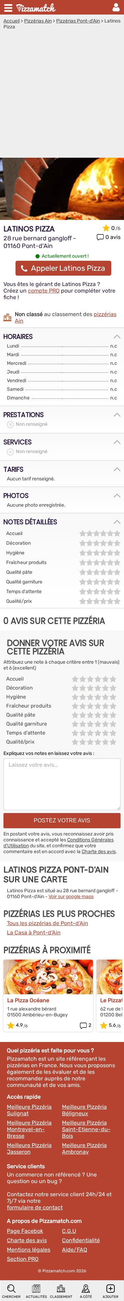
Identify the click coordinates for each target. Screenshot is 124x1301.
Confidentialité (81, 1240)
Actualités (36, 1297)
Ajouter (110, 1297)
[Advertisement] (62, 95)
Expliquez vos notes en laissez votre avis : (48, 753)
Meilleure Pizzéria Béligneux (84, 1110)
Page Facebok (25, 1231)
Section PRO (23, 1259)
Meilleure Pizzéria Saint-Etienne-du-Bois (86, 1129)
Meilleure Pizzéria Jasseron (29, 1148)
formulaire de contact (35, 1207)
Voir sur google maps (71, 896)
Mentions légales (28, 1249)
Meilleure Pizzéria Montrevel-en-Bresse (29, 1129)
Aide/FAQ (74, 1249)
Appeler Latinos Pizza (68, 268)
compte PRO (44, 290)
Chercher (11, 1297)
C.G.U (69, 1231)
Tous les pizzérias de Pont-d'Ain (47, 923)
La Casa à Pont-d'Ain (34, 932)
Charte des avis (99, 852)
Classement (61, 1297)
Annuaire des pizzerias (36, 7)
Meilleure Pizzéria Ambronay (84, 1148)
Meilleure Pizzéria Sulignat (29, 1110)
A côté (86, 1297)
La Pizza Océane (28, 1000)
